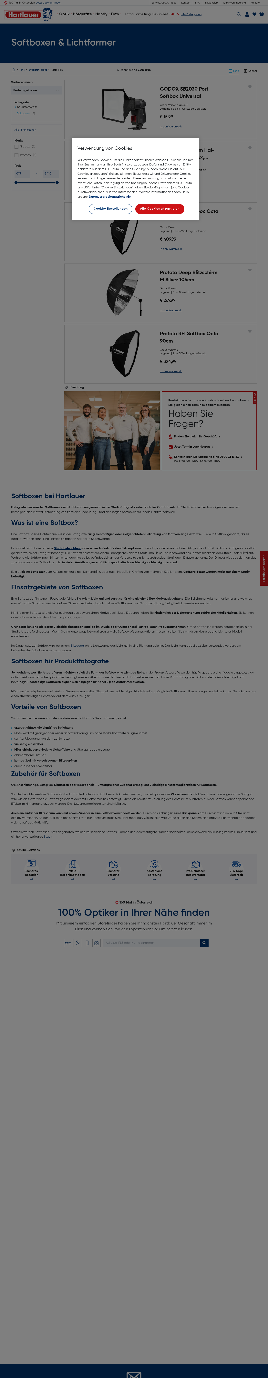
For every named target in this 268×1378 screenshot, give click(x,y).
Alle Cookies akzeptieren (160, 208)
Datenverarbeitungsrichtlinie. (110, 196)
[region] (135, 179)
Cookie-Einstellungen (111, 208)
